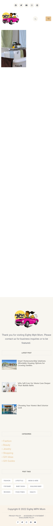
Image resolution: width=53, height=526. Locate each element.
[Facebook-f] (18, 522)
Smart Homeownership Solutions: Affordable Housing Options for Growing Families (32, 363)
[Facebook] (16, 5)
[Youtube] (26, 5)
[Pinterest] (37, 5)
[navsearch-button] (35, 18)
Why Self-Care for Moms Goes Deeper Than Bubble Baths (34, 384)
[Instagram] (32, 5)
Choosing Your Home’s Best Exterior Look (33, 406)
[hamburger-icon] (48, 18)
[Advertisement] (26, 183)
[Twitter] (21, 5)
